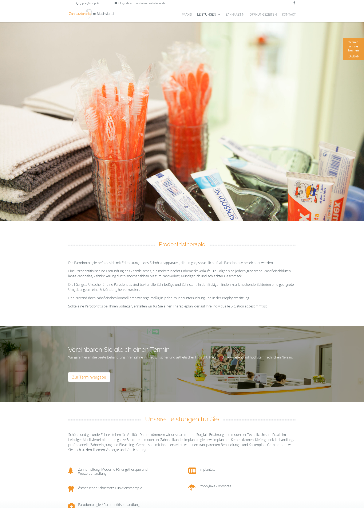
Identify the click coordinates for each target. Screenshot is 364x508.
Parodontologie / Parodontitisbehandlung (108, 504)
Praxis (187, 14)
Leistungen (206, 14)
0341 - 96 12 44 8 (89, 3)
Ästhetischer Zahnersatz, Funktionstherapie (110, 488)
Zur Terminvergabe (89, 377)
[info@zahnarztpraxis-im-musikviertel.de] (264, 3)
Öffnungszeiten (263, 14)
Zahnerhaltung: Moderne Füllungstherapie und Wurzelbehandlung (113, 471)
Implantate (207, 469)
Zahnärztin (235, 14)
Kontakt (289, 14)
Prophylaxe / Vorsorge (215, 486)
